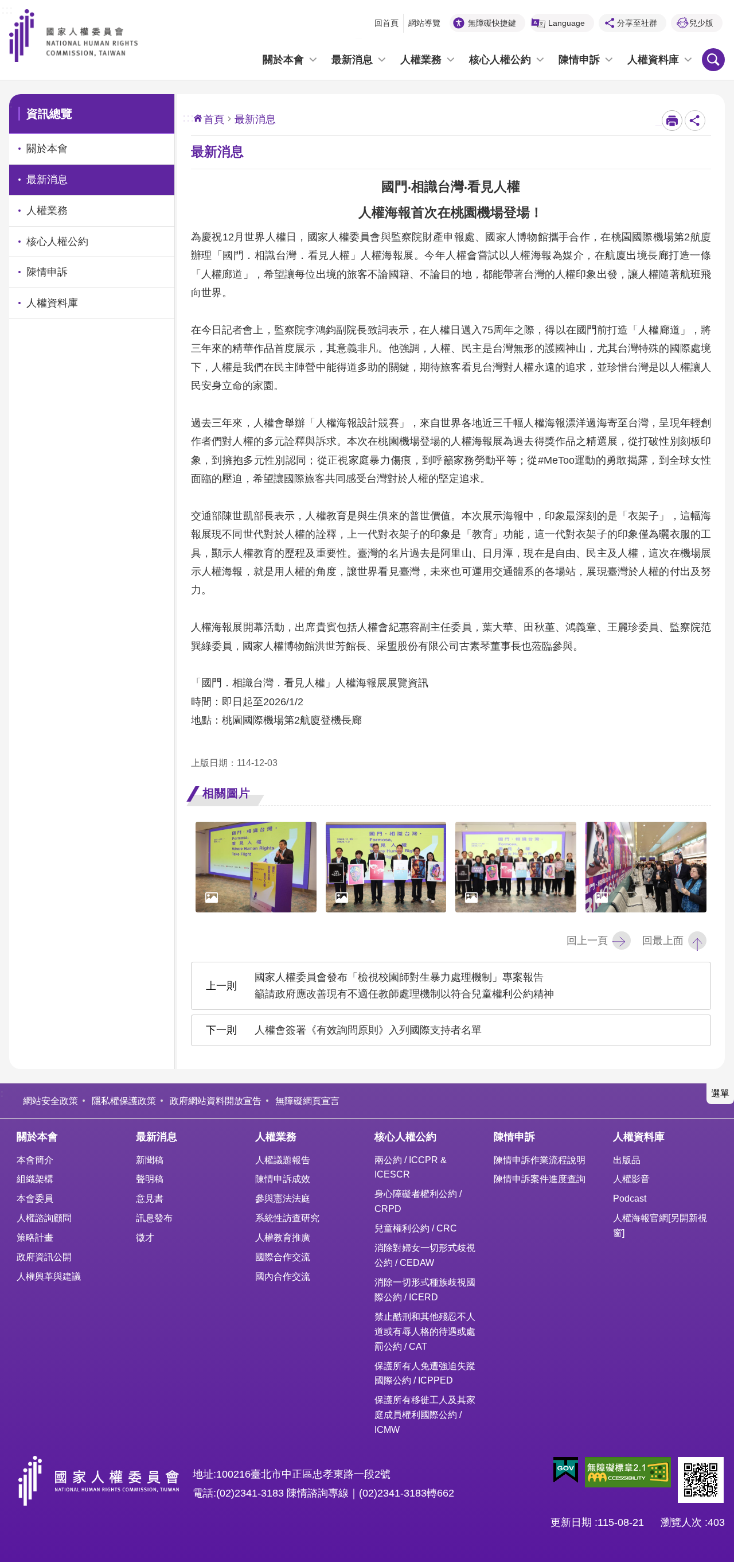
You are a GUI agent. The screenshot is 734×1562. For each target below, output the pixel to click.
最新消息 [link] (47, 179)
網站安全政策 (50, 1100)
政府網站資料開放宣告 (215, 1100)
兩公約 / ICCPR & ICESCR (410, 1167)
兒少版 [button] (701, 23)
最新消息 (352, 59)
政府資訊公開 (44, 1257)
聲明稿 (149, 1179)
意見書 (149, 1198)
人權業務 (421, 59)
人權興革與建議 (49, 1276)
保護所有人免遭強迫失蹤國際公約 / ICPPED (424, 1373)
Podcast (629, 1198)
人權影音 (631, 1179)
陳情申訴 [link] (47, 272)
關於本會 (283, 59)
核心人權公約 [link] (57, 241)
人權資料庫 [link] (52, 303)
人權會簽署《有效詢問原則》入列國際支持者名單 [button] (368, 1030)
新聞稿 (149, 1160)
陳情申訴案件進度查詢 (539, 1179)
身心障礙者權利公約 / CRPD (418, 1201)
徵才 (145, 1237)
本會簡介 (35, 1160)
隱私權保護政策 (124, 1100)
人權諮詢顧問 (44, 1218)
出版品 (627, 1160)
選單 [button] (720, 1093)
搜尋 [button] (713, 59)
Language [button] (566, 23)
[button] (565, 1470)
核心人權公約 (500, 59)
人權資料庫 (653, 59)
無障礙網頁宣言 (307, 1100)
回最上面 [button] (663, 940)
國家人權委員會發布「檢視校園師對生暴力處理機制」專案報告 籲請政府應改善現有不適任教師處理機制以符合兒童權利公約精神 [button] (404, 986)
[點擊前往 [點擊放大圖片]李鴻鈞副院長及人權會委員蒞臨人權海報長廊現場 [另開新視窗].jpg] (645, 867)
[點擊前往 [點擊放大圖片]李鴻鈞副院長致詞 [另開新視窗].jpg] (256, 867)
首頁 (214, 119)
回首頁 (386, 23)
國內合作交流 (282, 1276)
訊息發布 (154, 1218)
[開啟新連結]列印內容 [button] (672, 120)
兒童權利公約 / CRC (415, 1228)
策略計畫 (35, 1237)
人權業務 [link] (47, 210)
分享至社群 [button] (637, 23)
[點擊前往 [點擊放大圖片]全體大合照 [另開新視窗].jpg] (515, 867)
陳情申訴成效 (282, 1179)
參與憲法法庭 (282, 1198)
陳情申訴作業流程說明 (539, 1160)
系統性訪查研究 (287, 1218)
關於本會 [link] (47, 148)
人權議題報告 (282, 1160)
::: (7, 8)
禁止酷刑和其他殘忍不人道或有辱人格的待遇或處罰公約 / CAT (424, 1331)
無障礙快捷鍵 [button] (492, 23)
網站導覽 (424, 23)
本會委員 (35, 1198)
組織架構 (35, 1179)
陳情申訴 (579, 59)
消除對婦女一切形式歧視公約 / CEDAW (424, 1255)
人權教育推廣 (282, 1237)
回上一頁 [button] (587, 940)
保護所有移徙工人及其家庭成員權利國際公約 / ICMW (424, 1414)
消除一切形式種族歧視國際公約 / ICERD (424, 1289)
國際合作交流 (282, 1257)
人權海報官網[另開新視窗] (660, 1225)
